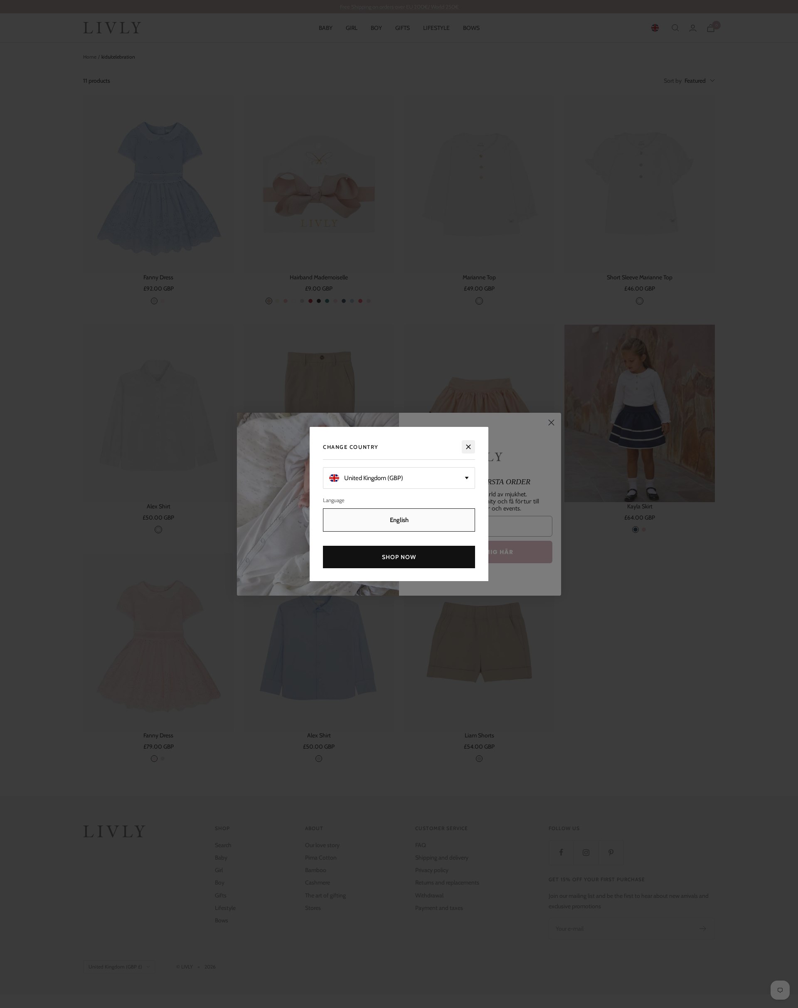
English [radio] (399, 519)
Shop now (399, 556)
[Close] (468, 446)
